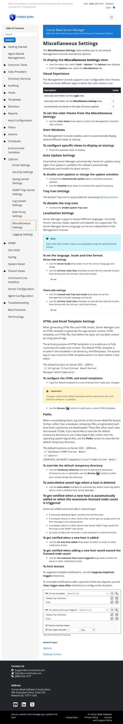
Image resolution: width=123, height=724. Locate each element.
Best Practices (17, 310)
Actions (12, 134)
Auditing (13, 85)
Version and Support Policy (102, 719)
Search (10, 39)
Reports (13, 113)
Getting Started (17, 47)
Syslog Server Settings (20, 181)
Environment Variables (16, 150)
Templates (14, 99)
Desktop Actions (108, 197)
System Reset (16, 264)
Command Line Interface (17, 280)
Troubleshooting (18, 303)
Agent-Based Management (16, 56)
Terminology (16, 316)
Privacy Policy (91, 717)
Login (108, 7)
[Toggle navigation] (111, 17)
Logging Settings (22, 234)
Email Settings (21, 165)
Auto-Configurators (20, 120)
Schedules (14, 141)
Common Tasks (17, 65)
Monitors (14, 106)
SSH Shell (14, 250)
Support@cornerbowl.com (30, 670)
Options (13, 159)
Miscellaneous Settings (21, 225)
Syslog (12, 257)
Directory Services (19, 78)
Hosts (11, 92)
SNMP (12, 243)
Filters (12, 127)
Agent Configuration (20, 296)
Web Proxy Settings (19, 214)
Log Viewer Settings (19, 203)
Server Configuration (21, 289)
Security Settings (22, 172)
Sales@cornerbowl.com (28, 673)
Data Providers (17, 71)
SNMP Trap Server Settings (23, 192)
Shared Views (16, 271)
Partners (109, 3)
